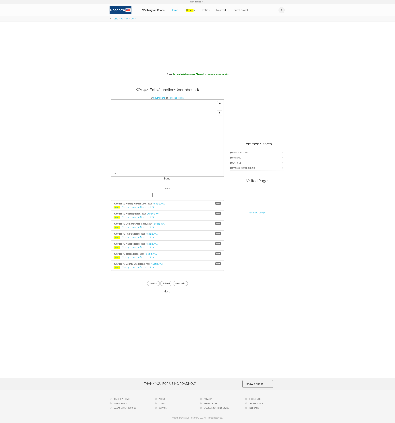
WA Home (236, 163)
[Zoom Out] (219, 108)
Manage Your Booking (243, 168)
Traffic (205, 10)
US (122, 19)
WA (126, 19)
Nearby (220, 10)
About (161, 399)
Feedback (254, 408)
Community (180, 283)
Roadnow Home (240, 153)
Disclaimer (254, 399)
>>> (198, 74)
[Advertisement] (197, 46)
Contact (163, 403)
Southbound (159, 97)
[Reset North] (219, 112)
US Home (236, 158)
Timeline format (176, 97)
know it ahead (255, 383)
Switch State (240, 10)
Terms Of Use (210, 403)
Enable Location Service (216, 408)
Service (162, 408)
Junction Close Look (141, 207)
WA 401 (134, 19)
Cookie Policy (256, 403)
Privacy (207, 399)
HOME (115, 19)
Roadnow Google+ (258, 212)
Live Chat (153, 283)
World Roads (120, 403)
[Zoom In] (219, 103)
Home (175, 10)
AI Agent (166, 283)
